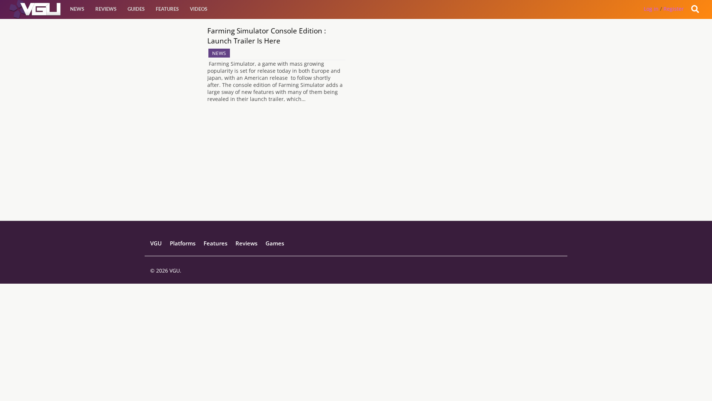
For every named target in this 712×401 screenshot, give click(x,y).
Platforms (182, 243)
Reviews (105, 9)
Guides (136, 9)
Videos (198, 9)
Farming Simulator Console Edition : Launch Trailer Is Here (266, 36)
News (77, 9)
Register (673, 8)
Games (275, 243)
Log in (651, 8)
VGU (156, 243)
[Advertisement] (356, 169)
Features (167, 9)
